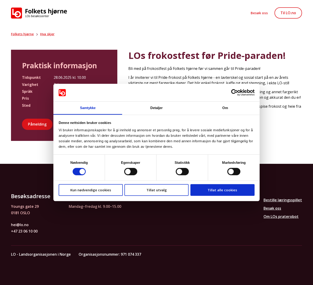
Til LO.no (288, 12)
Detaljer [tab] (156, 108)
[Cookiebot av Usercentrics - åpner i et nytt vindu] (234, 92)
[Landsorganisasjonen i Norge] (39, 13)
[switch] (130, 171)
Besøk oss (259, 13)
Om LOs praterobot (281, 216)
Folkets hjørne (22, 34)
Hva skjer (47, 34)
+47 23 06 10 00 (24, 231)
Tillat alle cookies (222, 189)
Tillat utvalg (156, 189)
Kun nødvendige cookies (90, 189)
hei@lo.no (20, 224)
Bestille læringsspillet (283, 200)
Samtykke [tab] (88, 108)
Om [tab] (225, 108)
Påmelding (37, 124)
